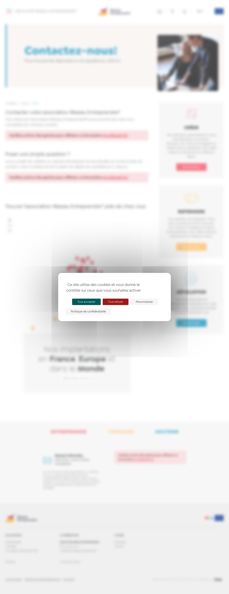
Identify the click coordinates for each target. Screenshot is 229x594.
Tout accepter (86, 301)
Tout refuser (115, 301)
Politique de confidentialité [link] (88, 311)
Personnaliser (144, 301)
